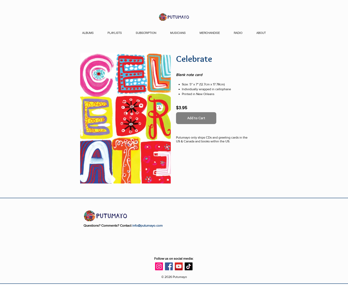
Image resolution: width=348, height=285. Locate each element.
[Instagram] (159, 266)
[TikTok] (189, 266)
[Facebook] (169, 266)
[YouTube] (179, 266)
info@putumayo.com (147, 225)
